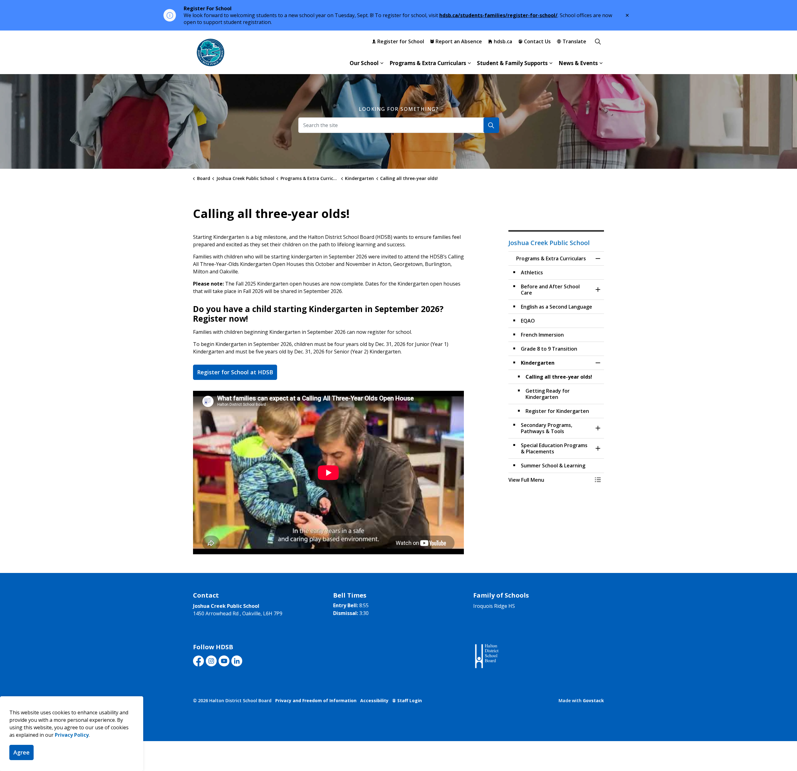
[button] (550, 480)
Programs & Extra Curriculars (427, 63)
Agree (21, 752)
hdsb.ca (503, 41)
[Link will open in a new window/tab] (486, 656)
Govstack (593, 700)
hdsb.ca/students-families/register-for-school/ (498, 15)
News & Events (578, 63)
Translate (574, 41)
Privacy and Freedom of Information (315, 700)
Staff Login (409, 700)
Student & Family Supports (512, 63)
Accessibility (374, 700)
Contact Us (537, 41)
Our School (364, 63)
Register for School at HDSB (235, 372)
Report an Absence (459, 41)
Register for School (400, 41)
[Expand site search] (598, 41)
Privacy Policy (72, 734)
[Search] (491, 125)
